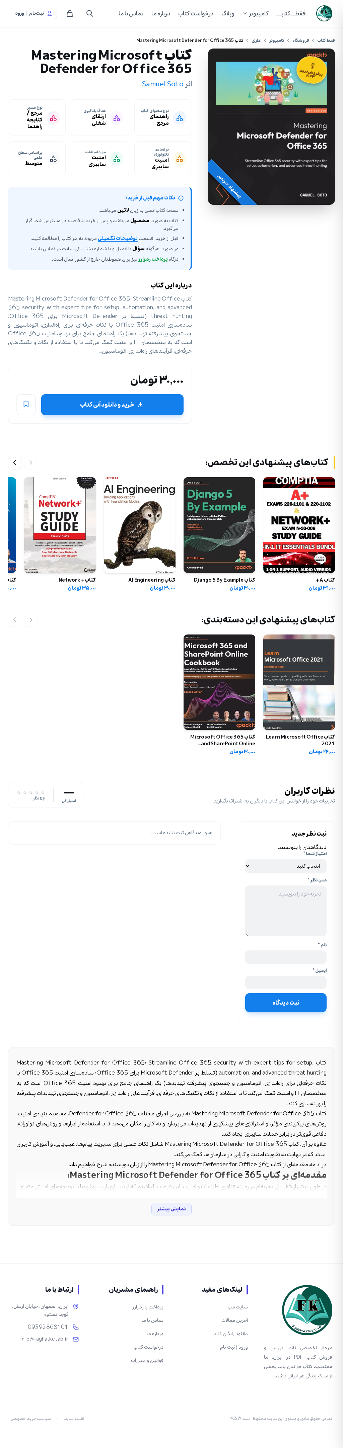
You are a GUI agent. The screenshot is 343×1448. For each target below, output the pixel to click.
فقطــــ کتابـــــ (291, 13)
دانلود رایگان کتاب (230, 1333)
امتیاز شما (315, 853)
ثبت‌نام (36, 13)
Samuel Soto (163, 84)
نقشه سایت (73, 1418)
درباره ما (160, 13)
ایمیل (320, 970)
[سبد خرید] (69, 13)
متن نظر (317, 880)
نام (322, 945)
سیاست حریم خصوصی (31, 1418)
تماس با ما (131, 13)
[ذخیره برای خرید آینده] (26, 405)
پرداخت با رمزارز (147, 1306)
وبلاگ (227, 13)
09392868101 (48, 1327)
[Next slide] (14, 462)
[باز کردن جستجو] (89, 13)
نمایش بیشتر (171, 1209)
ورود (19, 13)
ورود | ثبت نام (234, 1347)
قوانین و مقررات (147, 1360)
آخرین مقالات (234, 1320)
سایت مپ (238, 1306)
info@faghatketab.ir (44, 1339)
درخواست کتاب (195, 13)
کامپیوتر (259, 13)
